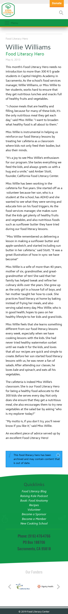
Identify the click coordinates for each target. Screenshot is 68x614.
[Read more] (61, 12)
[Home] (8, 17)
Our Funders (34, 572)
